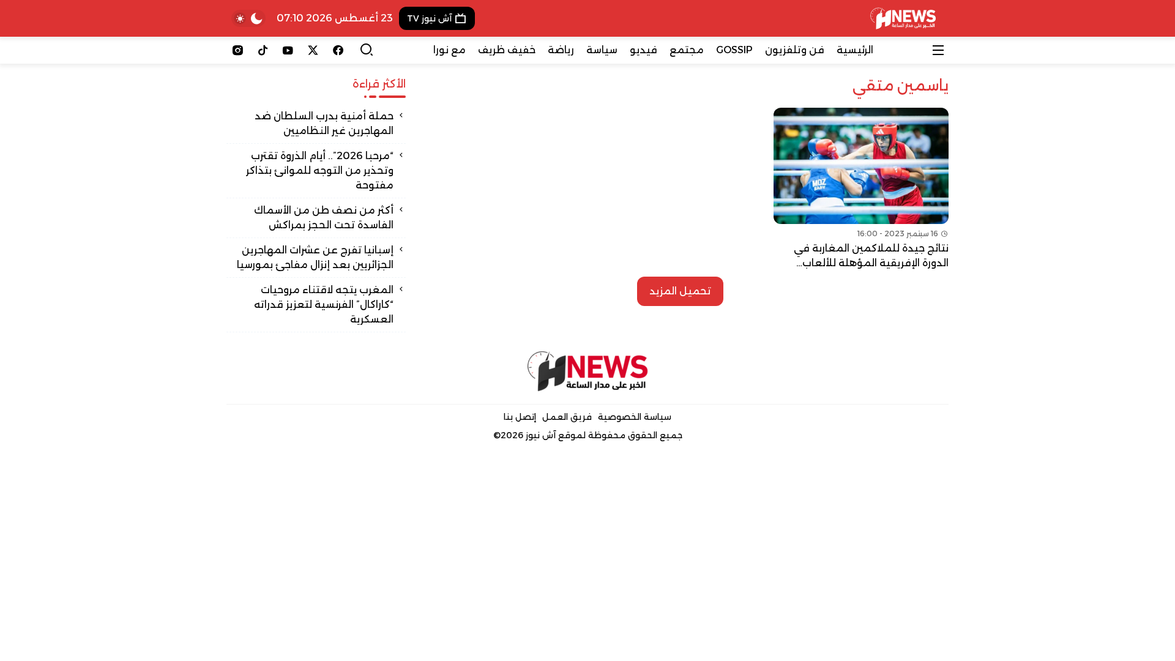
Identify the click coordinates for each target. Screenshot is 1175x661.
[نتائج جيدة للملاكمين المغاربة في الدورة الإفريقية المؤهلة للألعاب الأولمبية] (861, 189)
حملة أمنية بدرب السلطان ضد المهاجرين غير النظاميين (324, 123)
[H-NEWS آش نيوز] (903, 18)
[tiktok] (263, 50)
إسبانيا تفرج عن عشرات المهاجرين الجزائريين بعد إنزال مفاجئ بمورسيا (315, 257)
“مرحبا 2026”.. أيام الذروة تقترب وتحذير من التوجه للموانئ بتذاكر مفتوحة (320, 170)
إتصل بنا (520, 416)
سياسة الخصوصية (634, 416)
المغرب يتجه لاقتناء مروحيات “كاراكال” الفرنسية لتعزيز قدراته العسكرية (324, 304)
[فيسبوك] (338, 50)
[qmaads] (588, 371)
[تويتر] (313, 50)
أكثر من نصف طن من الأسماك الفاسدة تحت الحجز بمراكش (324, 217)
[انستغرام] (237, 50)
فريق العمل (567, 416)
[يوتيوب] (288, 50)
